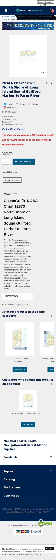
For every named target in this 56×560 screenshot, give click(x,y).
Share (22, 104)
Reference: (6, 112)
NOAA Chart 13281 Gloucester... (19, 360)
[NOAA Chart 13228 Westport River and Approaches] (28, 400)
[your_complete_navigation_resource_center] (28, 25)
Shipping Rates (12, 180)
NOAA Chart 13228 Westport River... (28, 414)
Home (4, 14)
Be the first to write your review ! (15, 305)
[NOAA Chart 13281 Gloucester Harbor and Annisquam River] (19, 339)
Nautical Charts (16, 14)
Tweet (10, 104)
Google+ (35, 104)
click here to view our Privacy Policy (26, 554)
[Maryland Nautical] (29, 10)
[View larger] (43, 73)
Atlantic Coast (23, 17)
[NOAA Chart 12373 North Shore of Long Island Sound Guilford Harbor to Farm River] (28, 76)
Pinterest (11, 107)
